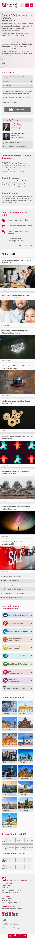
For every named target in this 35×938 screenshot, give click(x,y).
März (28, 860)
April (10, 867)
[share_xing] (10, 936)
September (28, 840)
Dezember (28, 847)
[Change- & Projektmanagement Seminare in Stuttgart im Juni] (27, 5)
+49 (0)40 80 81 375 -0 (12, 890)
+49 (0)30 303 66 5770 (12, 903)
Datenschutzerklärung (10, 928)
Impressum (6, 932)
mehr (3, 63)
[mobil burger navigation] (22, 5)
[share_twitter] (20, 936)
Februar (19, 860)
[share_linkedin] (24, 936)
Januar (11, 860)
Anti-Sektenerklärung (10, 924)
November (19, 847)
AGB (4, 920)
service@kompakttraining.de (12, 909)
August (19, 840)
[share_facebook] (15, 936)
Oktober (10, 847)
